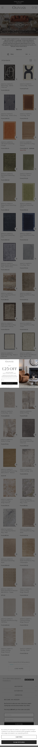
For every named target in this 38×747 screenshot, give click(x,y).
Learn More (19, 737)
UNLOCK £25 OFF (9, 383)
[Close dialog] (36, 361)
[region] (19, 735)
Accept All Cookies (19, 742)
